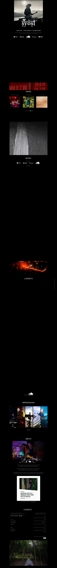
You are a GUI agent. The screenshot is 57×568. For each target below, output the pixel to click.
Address (45, 519)
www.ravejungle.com (33, 501)
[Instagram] (41, 21)
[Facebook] (42, 21)
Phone (45, 525)
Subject (44, 528)
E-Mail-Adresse (43, 522)
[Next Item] (46, 101)
